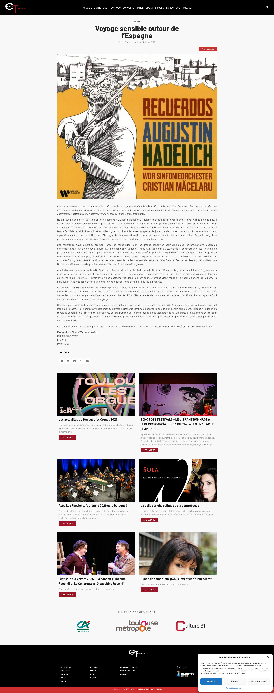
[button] (268, 657)
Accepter (211, 681)
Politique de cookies (233, 688)
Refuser (235, 681)
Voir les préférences (258, 681)
